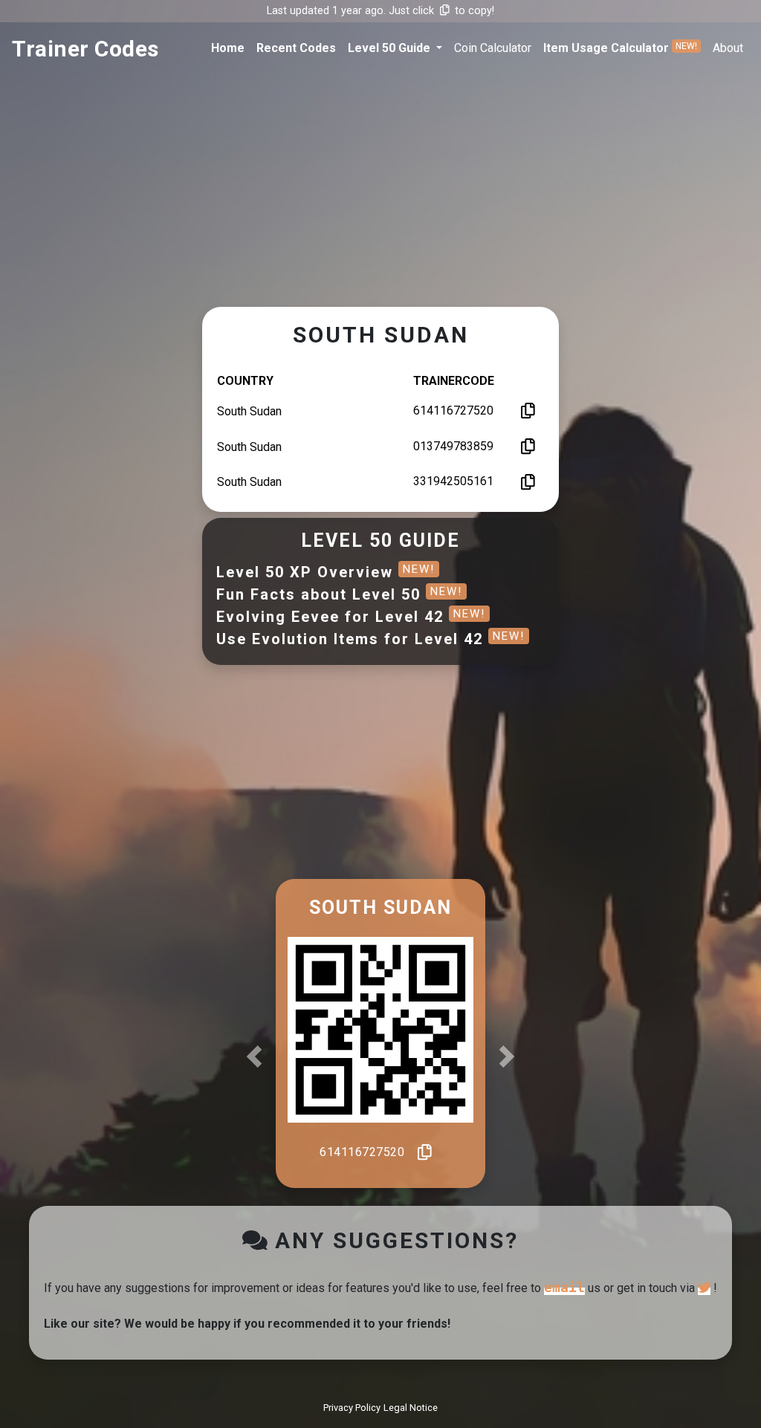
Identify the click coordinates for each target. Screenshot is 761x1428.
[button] (395, 48)
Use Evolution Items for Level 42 (370, 639)
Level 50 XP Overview (325, 572)
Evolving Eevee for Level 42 (350, 617)
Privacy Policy (351, 1407)
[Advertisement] (380, 197)
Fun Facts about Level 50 (339, 594)
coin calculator (492, 48)
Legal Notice (410, 1407)
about (728, 48)
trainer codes (85, 49)
